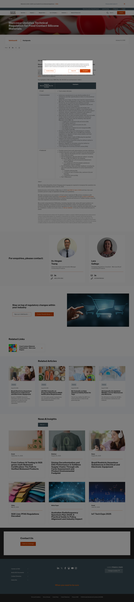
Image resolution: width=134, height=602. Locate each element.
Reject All (73, 70)
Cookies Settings (50, 70)
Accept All (85, 70)
